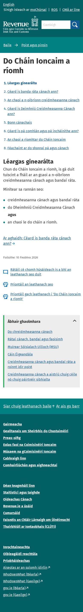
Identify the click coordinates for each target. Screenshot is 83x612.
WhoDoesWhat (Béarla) (20, 574)
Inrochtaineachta (16, 547)
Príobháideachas (16, 561)
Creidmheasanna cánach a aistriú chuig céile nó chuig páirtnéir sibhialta (42, 376)
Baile (7, 45)
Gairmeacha (12, 424)
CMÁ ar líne (71, 10)
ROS (54, 10)
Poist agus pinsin (34, 45)
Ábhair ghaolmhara (24, 321)
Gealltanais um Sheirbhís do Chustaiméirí (35, 431)
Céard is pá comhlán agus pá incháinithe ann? (43, 131)
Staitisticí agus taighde (21, 492)
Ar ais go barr (68, 406)
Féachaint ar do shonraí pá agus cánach (38, 148)
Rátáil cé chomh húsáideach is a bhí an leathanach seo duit (40, 272)
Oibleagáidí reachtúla (20, 554)
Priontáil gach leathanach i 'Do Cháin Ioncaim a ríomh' (45, 296)
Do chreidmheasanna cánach (30, 332)
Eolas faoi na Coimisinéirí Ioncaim (29, 445)
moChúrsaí (38, 10)
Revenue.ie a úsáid (18, 506)
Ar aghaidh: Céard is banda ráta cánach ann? (37, 241)
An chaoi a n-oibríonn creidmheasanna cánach (43, 100)
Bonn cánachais (19, 122)
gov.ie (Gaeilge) (15, 595)
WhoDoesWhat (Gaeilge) (21, 581)
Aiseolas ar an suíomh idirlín (25, 568)
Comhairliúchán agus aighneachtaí (30, 465)
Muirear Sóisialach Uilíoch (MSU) (33, 347)
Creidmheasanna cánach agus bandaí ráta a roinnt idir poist (42, 364)
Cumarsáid (11, 513)
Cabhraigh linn (14, 458)
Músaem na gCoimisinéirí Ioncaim (29, 452)
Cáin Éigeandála (20, 354)
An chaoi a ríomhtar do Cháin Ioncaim (36, 140)
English (8, 5)
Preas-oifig (12, 438)
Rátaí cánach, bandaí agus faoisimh (35, 339)
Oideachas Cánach (17, 499)
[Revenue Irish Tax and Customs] (20, 24)
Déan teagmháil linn (19, 486)
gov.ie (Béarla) (14, 588)
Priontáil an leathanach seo (31, 284)
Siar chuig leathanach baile (27, 406)
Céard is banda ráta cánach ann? (32, 92)
